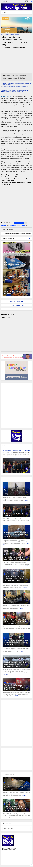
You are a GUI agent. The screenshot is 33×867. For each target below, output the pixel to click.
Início (2, 34)
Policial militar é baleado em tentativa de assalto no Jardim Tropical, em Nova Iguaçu (14, 687)
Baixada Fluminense (15, 34)
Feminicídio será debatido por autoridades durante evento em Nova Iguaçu (16, 251)
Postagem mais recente (16, 301)
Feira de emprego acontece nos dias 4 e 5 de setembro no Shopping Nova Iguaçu (16, 787)
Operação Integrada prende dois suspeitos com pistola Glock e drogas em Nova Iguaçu (15, 664)
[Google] (6, 1)
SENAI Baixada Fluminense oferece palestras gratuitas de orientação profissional (14, 291)
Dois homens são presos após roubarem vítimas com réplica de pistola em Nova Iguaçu (15, 578)
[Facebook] (1, 1)
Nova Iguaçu (7, 34)
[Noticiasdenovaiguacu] (9, 1)
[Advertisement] (14, 60)
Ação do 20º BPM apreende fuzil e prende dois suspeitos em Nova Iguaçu (15, 492)
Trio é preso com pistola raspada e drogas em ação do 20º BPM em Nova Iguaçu (16, 534)
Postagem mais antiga (16, 305)
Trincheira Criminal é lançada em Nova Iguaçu (16, 450)
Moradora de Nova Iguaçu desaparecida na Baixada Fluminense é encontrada (16, 808)
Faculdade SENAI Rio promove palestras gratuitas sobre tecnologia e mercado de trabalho (16, 278)
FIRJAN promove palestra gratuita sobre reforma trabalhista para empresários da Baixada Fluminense (16, 264)
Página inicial (16, 309)
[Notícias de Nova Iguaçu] (16, 9)
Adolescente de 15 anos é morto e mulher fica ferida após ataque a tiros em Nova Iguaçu (15, 621)
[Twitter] (4, 1)
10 (4, 682)
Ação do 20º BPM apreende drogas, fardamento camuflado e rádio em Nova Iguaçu (16, 600)
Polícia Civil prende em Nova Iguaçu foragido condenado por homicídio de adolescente (16, 643)
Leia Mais (26, 500)
